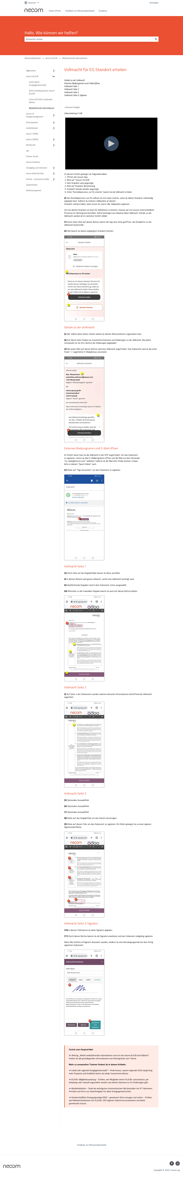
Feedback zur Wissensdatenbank (79, 10)
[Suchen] (155, 39)
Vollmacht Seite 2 (71, 89)
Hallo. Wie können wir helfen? (51, 32)
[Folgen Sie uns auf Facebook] (172, 1163)
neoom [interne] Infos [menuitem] (35, 173)
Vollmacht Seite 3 (71, 92)
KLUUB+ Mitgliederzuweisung (83, 1079)
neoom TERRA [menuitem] (32, 133)
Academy (103, 10)
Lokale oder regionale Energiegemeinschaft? (89, 1070)
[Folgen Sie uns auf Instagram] (177, 1163)
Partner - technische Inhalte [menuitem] (37, 179)
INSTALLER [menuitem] (30, 145)
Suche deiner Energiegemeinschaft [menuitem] (37, 83)
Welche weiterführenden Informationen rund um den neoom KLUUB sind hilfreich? (114, 1055)
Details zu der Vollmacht (74, 80)
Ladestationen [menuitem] (32, 128)
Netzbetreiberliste (78, 1088)
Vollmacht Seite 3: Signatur (75, 95)
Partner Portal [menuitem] (32, 156)
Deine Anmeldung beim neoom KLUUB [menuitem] (41, 92)
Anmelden (154, 2)
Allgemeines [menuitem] (31, 70)
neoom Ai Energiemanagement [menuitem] (34, 115)
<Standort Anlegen (72, 107)
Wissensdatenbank (32, 58)
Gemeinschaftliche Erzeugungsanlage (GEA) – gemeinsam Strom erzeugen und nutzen (107, 1097)
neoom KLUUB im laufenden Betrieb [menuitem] (40, 101)
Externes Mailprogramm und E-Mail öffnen (82, 83)
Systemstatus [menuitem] (31, 184)
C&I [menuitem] (27, 150)
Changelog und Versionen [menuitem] (36, 167)
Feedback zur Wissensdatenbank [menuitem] (91, 1144)
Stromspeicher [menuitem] (32, 122)
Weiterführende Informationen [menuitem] (41, 108)
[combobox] (89, 39)
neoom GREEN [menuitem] (32, 139)
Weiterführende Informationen (74, 58)
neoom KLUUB (51, 58)
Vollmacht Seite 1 (71, 86)
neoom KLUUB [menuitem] (32, 76)
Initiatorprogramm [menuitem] (33, 190)
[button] (54, 70)
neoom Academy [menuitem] (33, 162)
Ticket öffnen (54, 10)
